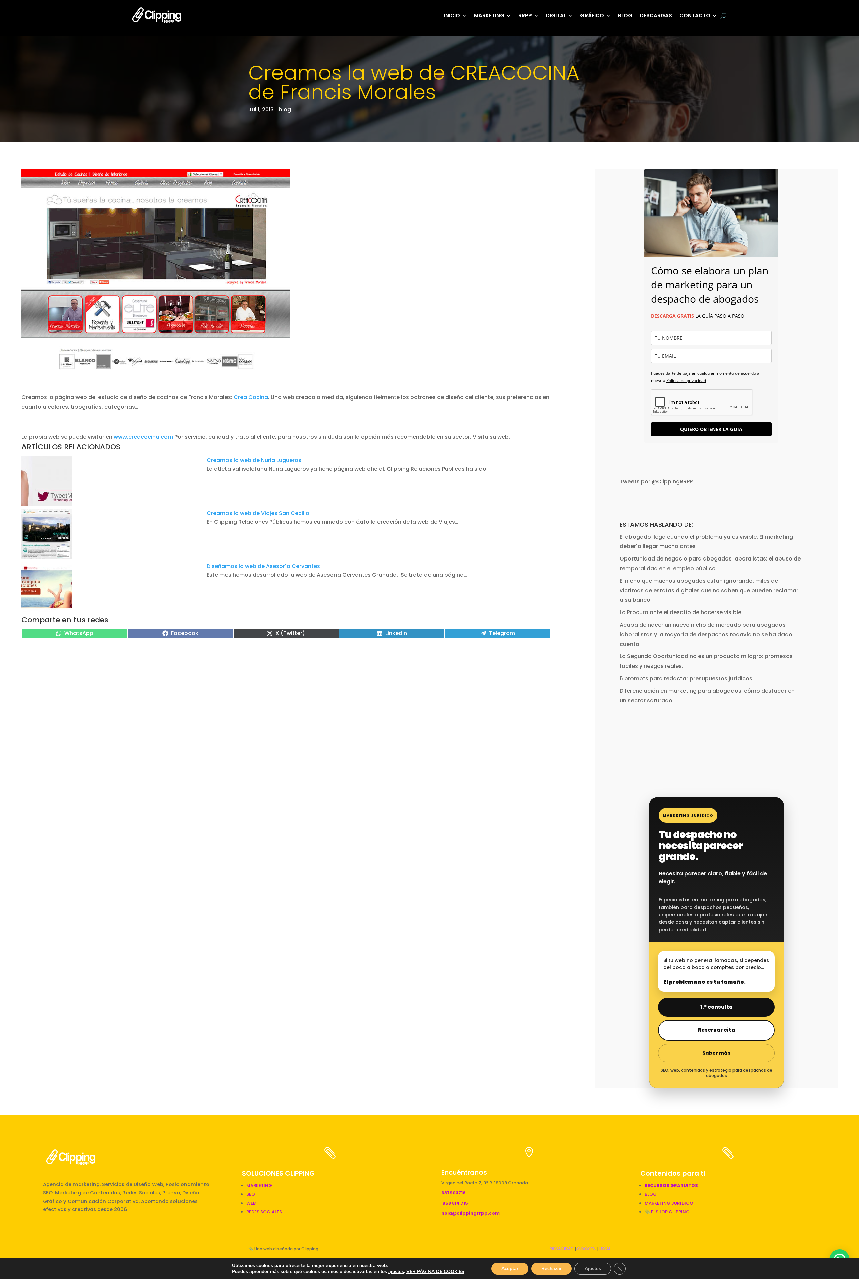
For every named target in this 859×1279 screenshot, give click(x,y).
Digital (556, 15)
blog (285, 109)
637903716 (453, 1193)
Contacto (694, 15)
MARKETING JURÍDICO (669, 1203)
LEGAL (605, 1249)
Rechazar (551, 1268)
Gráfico (592, 15)
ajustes (396, 1272)
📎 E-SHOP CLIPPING (668, 1212)
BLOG (625, 15)
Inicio (452, 15)
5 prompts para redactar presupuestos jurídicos (686, 678)
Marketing (489, 15)
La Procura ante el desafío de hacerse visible (680, 612)
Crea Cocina (251, 397)
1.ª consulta (716, 1006)
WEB (251, 1203)
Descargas (656, 15)
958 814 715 (455, 1203)
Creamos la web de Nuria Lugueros (254, 460)
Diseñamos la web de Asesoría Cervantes (263, 566)
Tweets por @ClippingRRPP (656, 481)
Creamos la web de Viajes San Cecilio (258, 513)
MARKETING (259, 1185)
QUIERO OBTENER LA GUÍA (711, 429)
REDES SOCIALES (264, 1212)
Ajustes (593, 1268)
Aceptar (509, 1268)
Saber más (716, 1053)
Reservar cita (716, 1029)
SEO (250, 1194)
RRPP (525, 15)
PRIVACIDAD (562, 1249)
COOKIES (586, 1249)
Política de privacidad (686, 380)
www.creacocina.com (143, 437)
